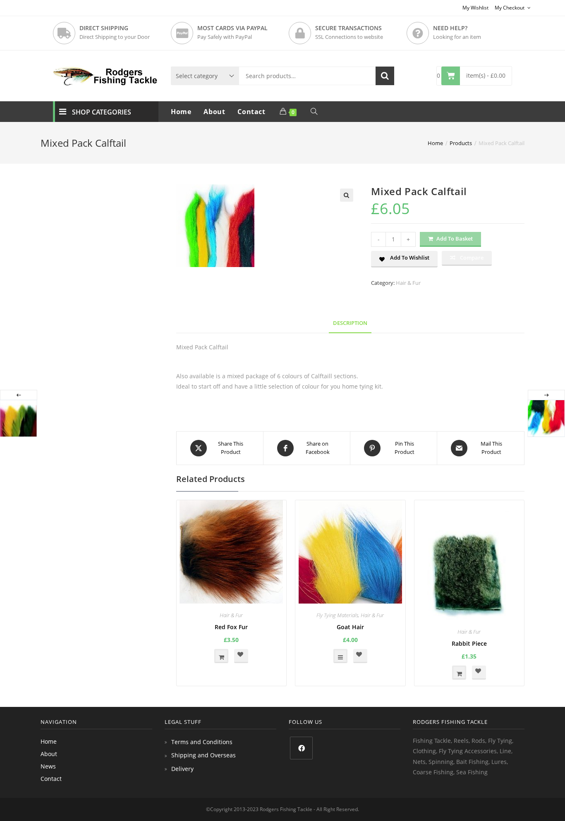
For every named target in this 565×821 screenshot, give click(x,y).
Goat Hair (350, 627)
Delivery (182, 769)
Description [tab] (350, 323)
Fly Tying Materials (337, 615)
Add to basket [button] (221, 656)
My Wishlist (475, 7)
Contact (51, 779)
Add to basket (454, 238)
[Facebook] (301, 748)
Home (49, 741)
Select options (340, 656)
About (49, 754)
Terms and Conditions (201, 742)
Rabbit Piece (469, 643)
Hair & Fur (408, 282)
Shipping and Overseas (203, 755)
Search (385, 76)
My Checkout (510, 7)
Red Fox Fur (231, 627)
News (48, 766)
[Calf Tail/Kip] (546, 418)
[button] (346, 195)
